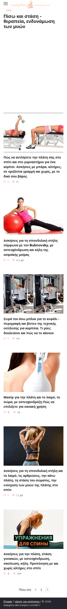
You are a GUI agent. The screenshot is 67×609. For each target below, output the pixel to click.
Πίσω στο (25, 590)
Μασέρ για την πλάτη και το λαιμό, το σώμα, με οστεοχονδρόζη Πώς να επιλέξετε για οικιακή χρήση (32, 401)
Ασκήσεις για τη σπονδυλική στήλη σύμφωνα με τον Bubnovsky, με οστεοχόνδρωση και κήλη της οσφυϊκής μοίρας (31, 247)
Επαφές (8, 601)
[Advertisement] (33, 65)
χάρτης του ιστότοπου (27, 601)
